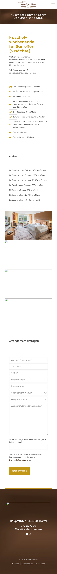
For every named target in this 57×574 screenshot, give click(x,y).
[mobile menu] (53, 4)
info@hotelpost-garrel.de (29, 529)
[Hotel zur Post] (28, 4)
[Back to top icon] (51, 568)
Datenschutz (27, 563)
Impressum (40, 563)
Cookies (15, 563)
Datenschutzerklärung (18, 460)
